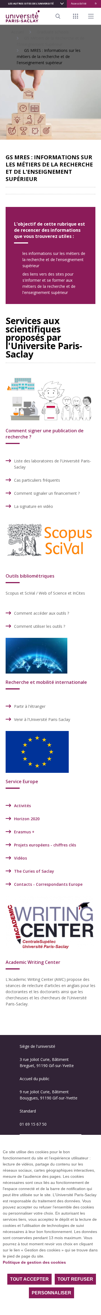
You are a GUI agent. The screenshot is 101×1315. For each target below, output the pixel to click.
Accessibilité (78, 3)
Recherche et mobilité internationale (46, 682)
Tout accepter (29, 1279)
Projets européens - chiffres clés (45, 845)
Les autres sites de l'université (31, 3)
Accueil (17, 32)
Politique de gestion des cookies (34, 1262)
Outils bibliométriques (30, 576)
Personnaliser (51, 1292)
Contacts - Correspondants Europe (48, 884)
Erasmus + (24, 831)
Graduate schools (53, 32)
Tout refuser (75, 1279)
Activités (22, 805)
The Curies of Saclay (34, 871)
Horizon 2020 (27, 818)
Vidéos (20, 858)
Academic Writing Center (33, 962)
